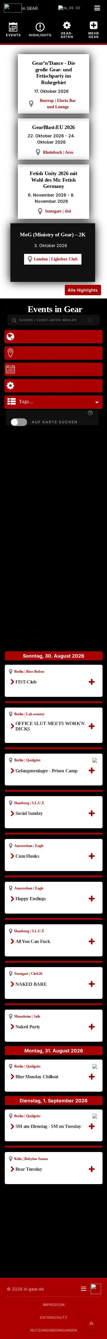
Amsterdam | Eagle (28, 846)
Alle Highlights (83, 290)
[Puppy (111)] (50, 388)
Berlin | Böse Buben (29, 672)
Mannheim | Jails (27, 1016)
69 (52, 1230)
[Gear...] (50, 375)
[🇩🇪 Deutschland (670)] (52, 336)
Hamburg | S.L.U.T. (29, 803)
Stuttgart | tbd (58, 211)
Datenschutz (53, 1317)
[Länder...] (52, 329)
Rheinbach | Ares (58, 152)
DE (76, 8)
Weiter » (59, 1246)
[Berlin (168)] (59, 356)
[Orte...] (59, 342)
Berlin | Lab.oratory (29, 714)
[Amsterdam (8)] (59, 349)
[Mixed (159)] (50, 381)
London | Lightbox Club (56, 259)
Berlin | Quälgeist (27, 760)
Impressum (53, 1304)
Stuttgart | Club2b (28, 974)
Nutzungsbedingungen (53, 1330)
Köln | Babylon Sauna (31, 1159)
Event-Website (33, 780)
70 (52, 1238)
